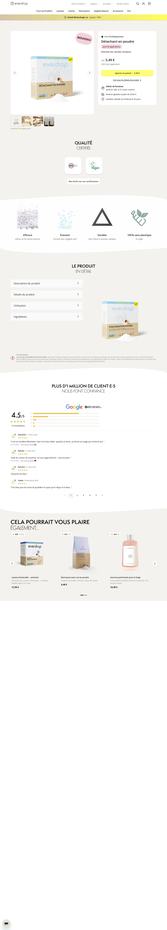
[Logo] (19, 3)
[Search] (137, 3)
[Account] (143, 3)
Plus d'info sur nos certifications (83, 181)
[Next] (15, 72)
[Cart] (149, 3)
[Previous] (90, 72)
